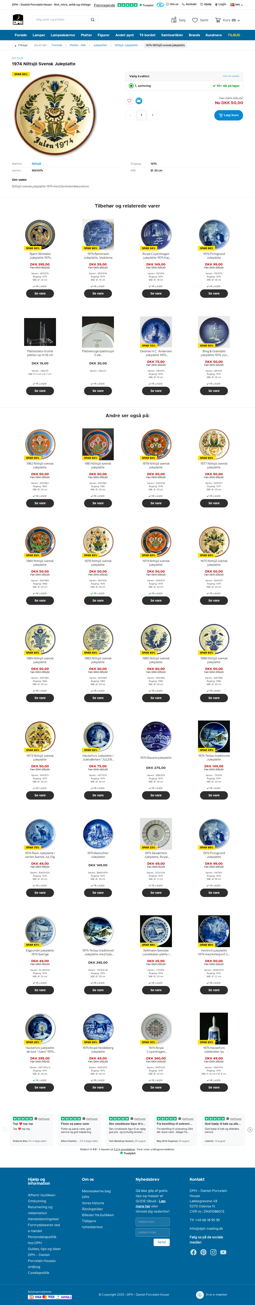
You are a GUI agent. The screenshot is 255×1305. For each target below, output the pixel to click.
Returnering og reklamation (40, 1210)
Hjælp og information (39, 1182)
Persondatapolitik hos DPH (42, 1240)
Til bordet (147, 35)
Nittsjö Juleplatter (126, 45)
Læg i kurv (231, 115)
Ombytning (37, 1201)
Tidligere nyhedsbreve (92, 1224)
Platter (86, 35)
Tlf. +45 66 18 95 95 (205, 1220)
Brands (194, 35)
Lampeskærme (63, 35)
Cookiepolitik (38, 1273)
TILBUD (234, 35)
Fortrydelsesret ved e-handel (44, 1228)
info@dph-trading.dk (206, 1228)
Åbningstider (92, 1209)
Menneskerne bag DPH (96, 1194)
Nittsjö (36, 164)
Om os (88, 1180)
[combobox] (65, 19)
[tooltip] (40, 256)
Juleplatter (100, 45)
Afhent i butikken (41, 1195)
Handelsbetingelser (43, 1219)
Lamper (39, 35)
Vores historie (93, 1203)
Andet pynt (124, 35)
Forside (21, 35)
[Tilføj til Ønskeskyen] (139, 101)
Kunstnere (214, 35)
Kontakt (197, 1180)
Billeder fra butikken (98, 1215)
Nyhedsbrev (147, 1180)
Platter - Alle (78, 45)
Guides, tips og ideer (44, 1249)
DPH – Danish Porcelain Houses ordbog (42, 1261)
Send (162, 1242)
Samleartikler (172, 35)
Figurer (104, 35)
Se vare (40, 293)
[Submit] (93, 20)
